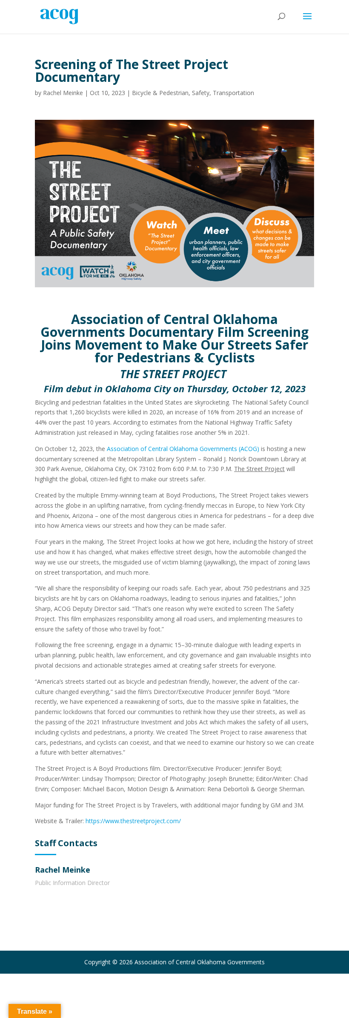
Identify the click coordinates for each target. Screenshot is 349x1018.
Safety (200, 93)
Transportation (233, 93)
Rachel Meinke (63, 93)
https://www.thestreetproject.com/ (133, 821)
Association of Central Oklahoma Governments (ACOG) (183, 449)
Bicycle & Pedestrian (160, 93)
